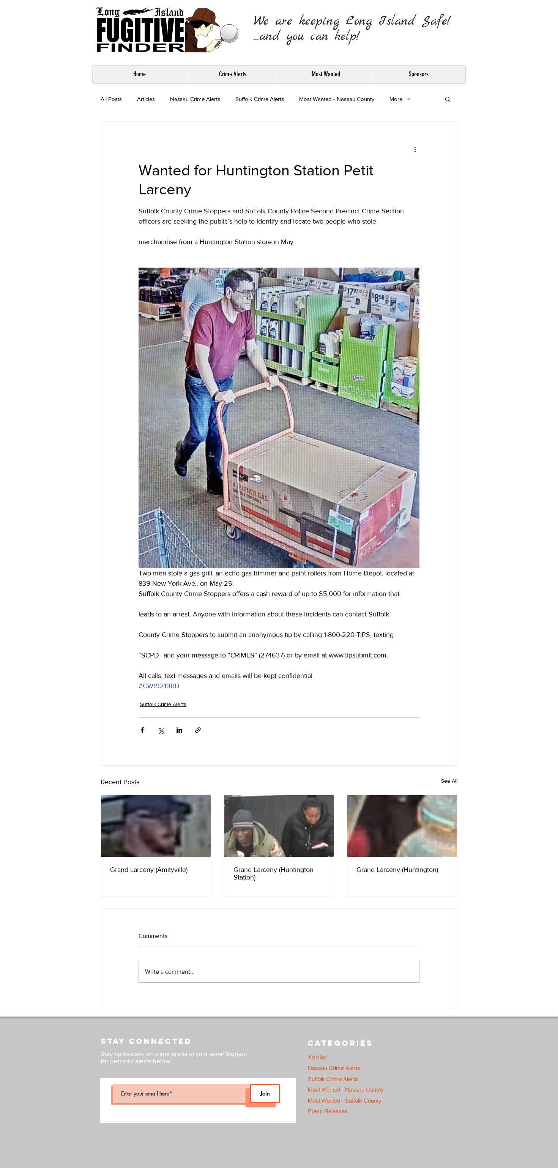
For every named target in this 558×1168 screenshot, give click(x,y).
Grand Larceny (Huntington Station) (273, 873)
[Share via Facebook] (142, 730)
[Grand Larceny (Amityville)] (156, 826)
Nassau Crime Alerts (195, 99)
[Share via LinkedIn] (179, 730)
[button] (232, 74)
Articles (146, 99)
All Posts (111, 99)
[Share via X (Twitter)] (160, 730)
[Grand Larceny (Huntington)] (402, 826)
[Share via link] (198, 730)
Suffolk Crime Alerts (259, 99)
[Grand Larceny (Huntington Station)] (279, 826)
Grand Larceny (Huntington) (397, 869)
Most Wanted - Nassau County (336, 99)
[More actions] (414, 149)
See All (449, 781)
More (395, 99)
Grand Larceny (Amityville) (149, 869)
